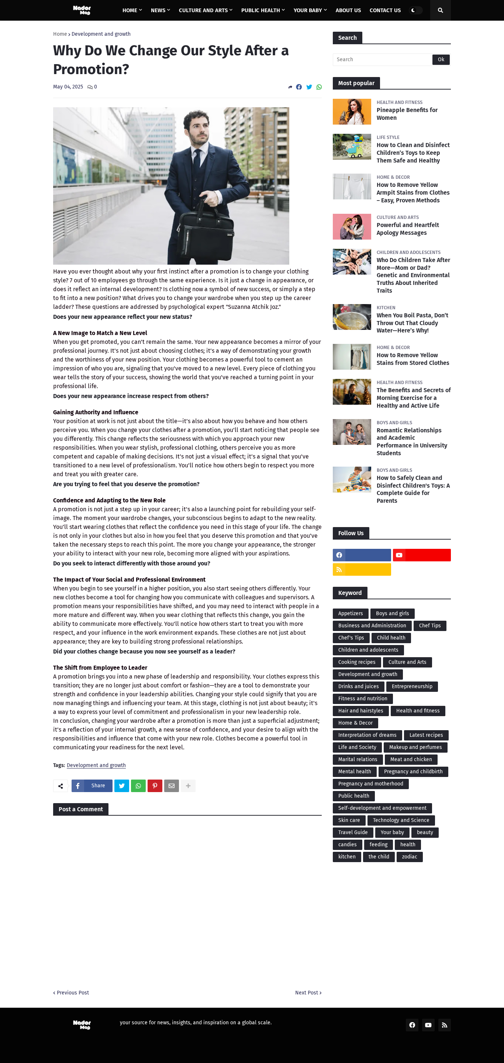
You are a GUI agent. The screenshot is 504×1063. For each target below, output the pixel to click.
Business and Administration (372, 626)
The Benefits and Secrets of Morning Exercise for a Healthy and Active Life (414, 398)
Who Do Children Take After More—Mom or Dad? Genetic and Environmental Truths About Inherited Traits (413, 275)
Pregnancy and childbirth (413, 772)
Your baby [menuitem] (308, 10)
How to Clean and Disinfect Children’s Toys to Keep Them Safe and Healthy (413, 153)
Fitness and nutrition (362, 699)
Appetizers (350, 613)
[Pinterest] (155, 786)
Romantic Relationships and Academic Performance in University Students (412, 442)
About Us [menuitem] (348, 10)
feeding (378, 844)
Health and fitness (418, 711)
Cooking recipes (357, 662)
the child (379, 857)
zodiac (409, 857)
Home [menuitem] (129, 10)
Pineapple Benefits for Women (407, 114)
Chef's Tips (351, 638)
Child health (391, 638)
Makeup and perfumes (415, 747)
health (407, 844)
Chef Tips (430, 626)
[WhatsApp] (319, 87)
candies (347, 844)
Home (60, 34)
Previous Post (73, 993)
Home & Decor (355, 723)
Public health (353, 796)
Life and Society (357, 747)
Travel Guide (353, 832)
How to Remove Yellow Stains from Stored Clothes (413, 359)
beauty (425, 832)
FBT (163, 1052)
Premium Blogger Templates (114, 1052)
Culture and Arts (408, 662)
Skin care (349, 820)
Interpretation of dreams (367, 735)
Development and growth (101, 34)
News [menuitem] (158, 10)
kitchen (347, 857)
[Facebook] (299, 87)
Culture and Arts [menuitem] (203, 10)
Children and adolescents (368, 650)
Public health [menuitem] (260, 10)
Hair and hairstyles (360, 711)
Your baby (392, 832)
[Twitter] (309, 87)
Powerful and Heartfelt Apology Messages (408, 229)
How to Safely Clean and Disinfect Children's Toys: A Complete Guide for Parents (413, 489)
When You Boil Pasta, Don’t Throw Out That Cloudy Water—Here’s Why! (412, 323)
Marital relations (357, 759)
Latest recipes (426, 735)
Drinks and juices (358, 686)
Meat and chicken (411, 759)
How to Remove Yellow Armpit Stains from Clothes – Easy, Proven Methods (413, 192)
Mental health (354, 772)
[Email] (171, 786)
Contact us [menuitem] (385, 10)
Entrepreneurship (412, 686)
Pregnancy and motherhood (370, 784)
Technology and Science (401, 820)
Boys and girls (392, 613)
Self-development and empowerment (382, 808)
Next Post (306, 993)
